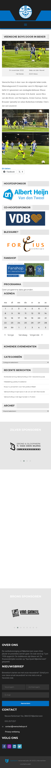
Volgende (34, 335)
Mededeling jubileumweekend (15, 382)
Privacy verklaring (12, 732)
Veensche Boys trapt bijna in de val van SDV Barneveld (24, 392)
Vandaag (23, 335)
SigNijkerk (14, 761)
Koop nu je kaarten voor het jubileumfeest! (20, 387)
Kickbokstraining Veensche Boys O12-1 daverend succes (24, 377)
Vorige (11, 335)
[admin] (22, 3)
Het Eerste (20, 74)
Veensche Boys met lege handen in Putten (19, 397)
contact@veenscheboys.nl (16, 726)
